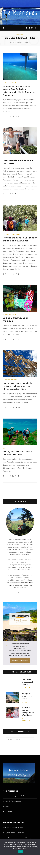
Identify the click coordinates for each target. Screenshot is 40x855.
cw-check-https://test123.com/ (27, 682)
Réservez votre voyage (20, 660)
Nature (5, 448)
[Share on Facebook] (10, 116)
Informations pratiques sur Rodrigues (15, 796)
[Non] (37, 847)
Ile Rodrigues (7, 811)
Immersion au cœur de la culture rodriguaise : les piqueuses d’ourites (17, 386)
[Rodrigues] (20, 12)
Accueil (12, 42)
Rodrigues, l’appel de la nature (27, 696)
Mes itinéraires (26, 719)
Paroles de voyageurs (11, 234)
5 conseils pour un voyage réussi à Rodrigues (18, 838)
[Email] (18, 116)
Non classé (26, 688)
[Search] (35, 28)
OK (21, 852)
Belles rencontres (10, 82)
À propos (6, 806)
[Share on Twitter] (13, 116)
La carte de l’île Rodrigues (12, 801)
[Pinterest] (16, 116)
